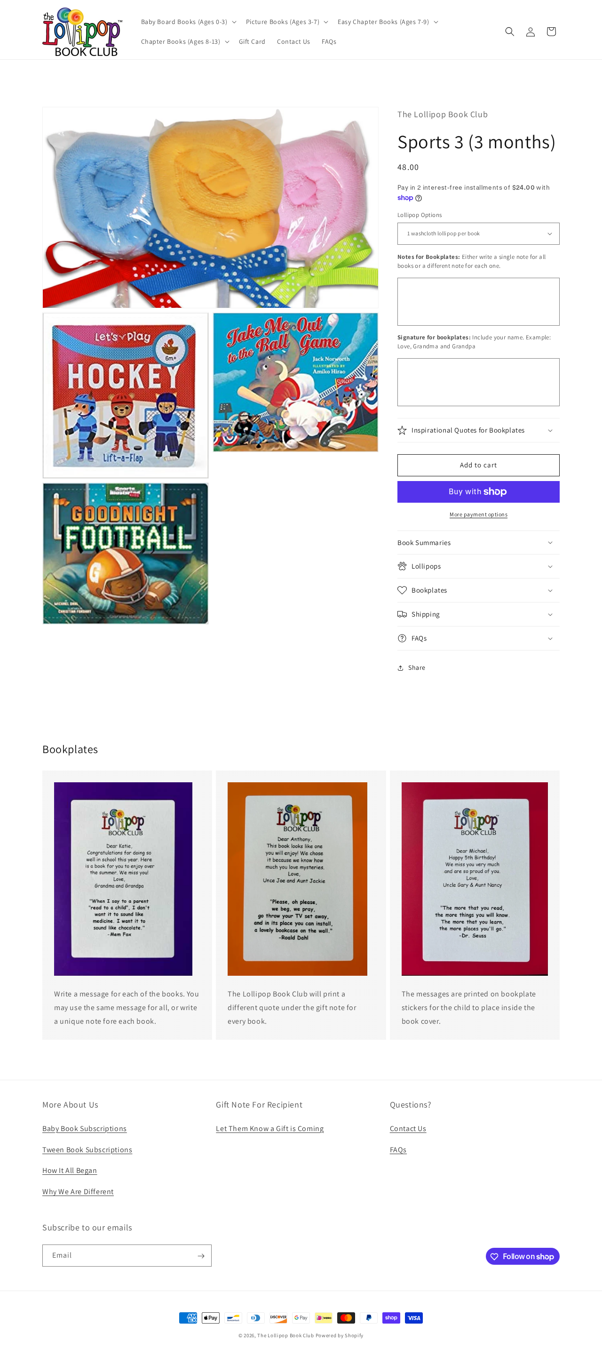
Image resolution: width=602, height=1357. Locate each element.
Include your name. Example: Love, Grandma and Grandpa (474, 342)
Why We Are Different (78, 1191)
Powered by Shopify (340, 1335)
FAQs (398, 1149)
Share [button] (417, 667)
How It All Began (69, 1170)
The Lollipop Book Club (285, 1335)
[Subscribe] (200, 1256)
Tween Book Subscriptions (87, 1149)
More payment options (478, 514)
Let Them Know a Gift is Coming (270, 1128)
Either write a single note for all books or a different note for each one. (471, 261)
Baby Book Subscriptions (84, 1128)
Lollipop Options (419, 215)
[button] (187, 22)
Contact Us (408, 1128)
